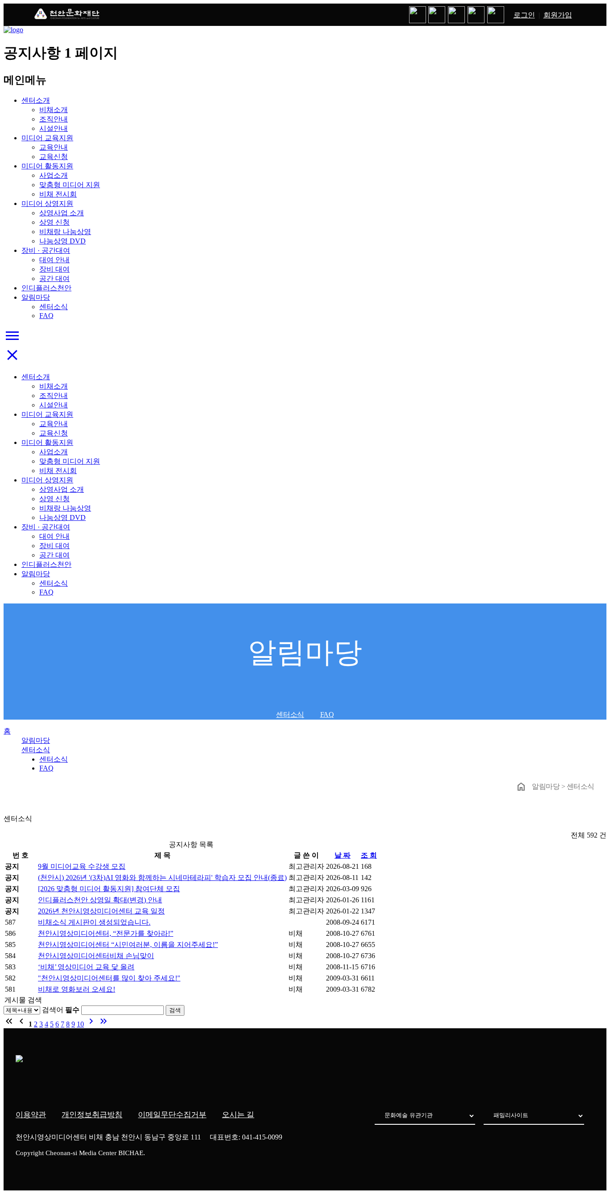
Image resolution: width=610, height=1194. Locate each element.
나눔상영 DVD (62, 241)
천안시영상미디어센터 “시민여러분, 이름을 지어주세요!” (128, 944)
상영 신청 (54, 222)
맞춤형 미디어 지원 (69, 185)
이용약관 (31, 1114)
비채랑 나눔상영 (65, 231)
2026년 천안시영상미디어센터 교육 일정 (101, 911)
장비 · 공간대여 (45, 250)
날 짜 (342, 855)
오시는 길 (238, 1114)
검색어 (60, 1010)
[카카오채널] (476, 15)
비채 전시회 (58, 194)
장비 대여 (54, 269)
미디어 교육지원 (47, 138)
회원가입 (557, 15)
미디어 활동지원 (47, 166)
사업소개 (53, 175)
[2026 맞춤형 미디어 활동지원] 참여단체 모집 (109, 888)
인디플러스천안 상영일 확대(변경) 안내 (100, 900)
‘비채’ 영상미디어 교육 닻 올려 (86, 967)
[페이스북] (456, 15)
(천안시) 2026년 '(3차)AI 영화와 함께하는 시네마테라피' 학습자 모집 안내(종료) (162, 877)
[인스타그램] (437, 15)
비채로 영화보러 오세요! (76, 989)
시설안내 (53, 128)
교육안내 (53, 147)
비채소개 (53, 109)
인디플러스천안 (46, 288)
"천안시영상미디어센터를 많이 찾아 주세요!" (109, 978)
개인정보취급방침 (92, 1114)
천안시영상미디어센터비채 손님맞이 (96, 955)
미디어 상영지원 (47, 203)
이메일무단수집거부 (172, 1114)
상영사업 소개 (61, 213)
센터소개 (35, 100)
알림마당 (35, 297)
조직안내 (53, 119)
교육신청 (53, 156)
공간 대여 (54, 278)
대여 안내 (54, 260)
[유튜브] (496, 15)
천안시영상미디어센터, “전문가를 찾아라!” (105, 933)
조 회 (369, 855)
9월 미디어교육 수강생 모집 (81, 866)
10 (80, 1024)
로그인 (524, 15)
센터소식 (53, 306)
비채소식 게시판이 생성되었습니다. (94, 922)
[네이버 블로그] (417, 15)
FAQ (46, 315)
